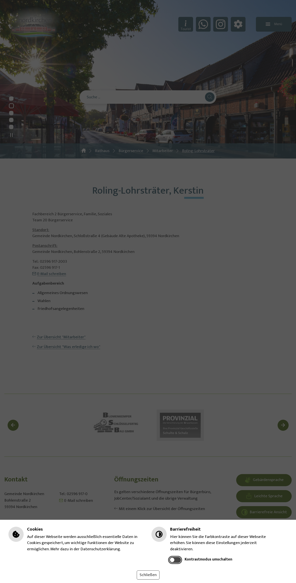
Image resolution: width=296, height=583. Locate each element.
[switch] (175, 560)
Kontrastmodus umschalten (208, 559)
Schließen (148, 575)
